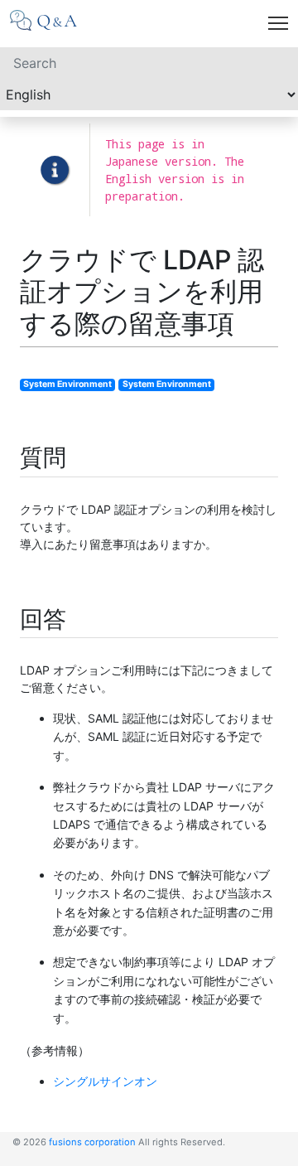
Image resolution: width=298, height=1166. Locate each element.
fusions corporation (92, 1142)
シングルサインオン (105, 1081)
